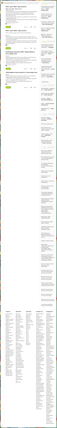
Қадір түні (28, 344)
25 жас (27, 331)
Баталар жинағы (9, 351)
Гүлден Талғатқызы (47, 143)
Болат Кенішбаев (40, 355)
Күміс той (28, 328)
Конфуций (51, 47)
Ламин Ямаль (45, 62)
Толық (8, 26)
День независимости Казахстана (19, 377)
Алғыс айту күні (19, 321)
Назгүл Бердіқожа (50, 347)
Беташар (28, 325)
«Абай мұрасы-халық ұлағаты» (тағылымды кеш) (21, 72)
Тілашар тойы (29, 320)
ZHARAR (27, 27)
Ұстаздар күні (19, 358)
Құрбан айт (18, 382)
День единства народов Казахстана (19, 335)
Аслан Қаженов (39, 327)
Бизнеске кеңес (9, 366)
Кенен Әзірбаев (39, 384)
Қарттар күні (18, 356)
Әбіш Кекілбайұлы (40, 337)
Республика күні (19, 362)
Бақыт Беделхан (39, 340)
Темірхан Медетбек (50, 379)
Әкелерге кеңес (9, 374)
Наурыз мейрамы (20, 325)
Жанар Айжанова (40, 360)
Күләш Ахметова (39, 386)
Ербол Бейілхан (39, 400)
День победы (19, 344)
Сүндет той (28, 319)
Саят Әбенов (49, 368)
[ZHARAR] (2, 2)
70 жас (27, 340)
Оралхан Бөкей (49, 360)
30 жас (27, 332)
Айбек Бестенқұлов (40, 333)
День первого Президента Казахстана (19, 371)
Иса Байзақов (39, 379)
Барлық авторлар (45, 81)
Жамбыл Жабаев (39, 359)
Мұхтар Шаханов (50, 346)
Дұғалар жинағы (9, 355)
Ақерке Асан (39, 321)
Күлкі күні (18, 328)
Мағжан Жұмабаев (50, 316)
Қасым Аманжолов (40, 395)
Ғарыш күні (18, 329)
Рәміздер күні (19, 348)
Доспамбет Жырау (40, 358)
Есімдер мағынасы (10, 354)
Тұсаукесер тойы (29, 324)
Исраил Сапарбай (40, 383)
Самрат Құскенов (48, 89)
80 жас (27, 342)
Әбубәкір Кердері (40, 336)
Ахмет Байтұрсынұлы (47, 24)
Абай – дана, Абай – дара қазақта (16, 30)
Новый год (18, 315)
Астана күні (18, 350)
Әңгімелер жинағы (10, 350)
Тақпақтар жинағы (10, 319)
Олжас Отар (48, 359)
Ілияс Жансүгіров (50, 423)
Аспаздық (8, 348)
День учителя (19, 359)
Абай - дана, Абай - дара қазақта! (16, 6)
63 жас (27, 339)
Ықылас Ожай (49, 422)
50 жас (27, 335)
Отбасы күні (18, 354)
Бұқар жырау (39, 356)
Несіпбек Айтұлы (50, 348)
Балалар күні (18, 347)
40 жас (27, 333)
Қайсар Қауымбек (40, 391)
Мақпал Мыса (49, 320)
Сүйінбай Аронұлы (50, 367)
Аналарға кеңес (9, 375)
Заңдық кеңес (9, 370)
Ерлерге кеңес (9, 371)
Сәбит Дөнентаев (50, 370)
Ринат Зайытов (49, 363)
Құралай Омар (39, 396)
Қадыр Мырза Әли (40, 390)
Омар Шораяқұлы (50, 355)
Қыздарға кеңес (9, 372)
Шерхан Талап (49, 407)
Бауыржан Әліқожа (40, 344)
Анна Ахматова (39, 335)
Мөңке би (48, 333)
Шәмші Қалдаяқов (50, 406)
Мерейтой (28, 317)
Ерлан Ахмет (39, 404)
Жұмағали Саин (39, 372)
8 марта (17, 324)
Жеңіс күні (18, 343)
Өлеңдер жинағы (9, 340)
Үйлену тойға (29, 313)
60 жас (27, 337)
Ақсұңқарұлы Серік (40, 324)
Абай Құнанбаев (39, 313)
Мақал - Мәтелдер (9, 323)
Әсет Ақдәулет (39, 339)
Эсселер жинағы (9, 344)
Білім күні (18, 352)
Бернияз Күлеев (39, 351)
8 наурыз (18, 323)
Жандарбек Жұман (40, 364)
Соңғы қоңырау (19, 346)
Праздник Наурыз (20, 327)
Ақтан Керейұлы (39, 320)
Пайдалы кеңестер (10, 364)
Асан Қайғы (38, 325)
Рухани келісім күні (20, 360)
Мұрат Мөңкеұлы (50, 327)
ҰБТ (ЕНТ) (8, 363)
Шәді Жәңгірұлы (49, 402)
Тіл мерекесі (18, 355)
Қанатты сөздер (9, 362)
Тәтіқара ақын (49, 378)
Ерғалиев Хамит (39, 406)
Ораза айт (28, 343)
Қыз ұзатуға (28, 315)
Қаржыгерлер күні (20, 366)
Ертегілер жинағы (9, 352)
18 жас (27, 329)
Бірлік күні (18, 332)
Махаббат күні (19, 331)
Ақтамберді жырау (40, 323)
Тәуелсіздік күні (19, 374)
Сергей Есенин (49, 371)
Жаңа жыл (18, 313)
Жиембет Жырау (39, 368)
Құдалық (28, 316)
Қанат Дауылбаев (40, 387)
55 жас (27, 336)
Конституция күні (19, 351)
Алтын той (28, 327)
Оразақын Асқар (50, 362)
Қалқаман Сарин (40, 388)
